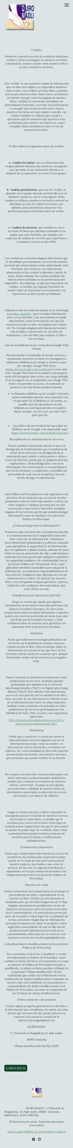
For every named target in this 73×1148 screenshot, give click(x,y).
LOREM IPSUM (16, 1068)
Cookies (60, 1131)
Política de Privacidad (38, 1131)
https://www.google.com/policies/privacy (39, 433)
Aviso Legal (14, 1131)
